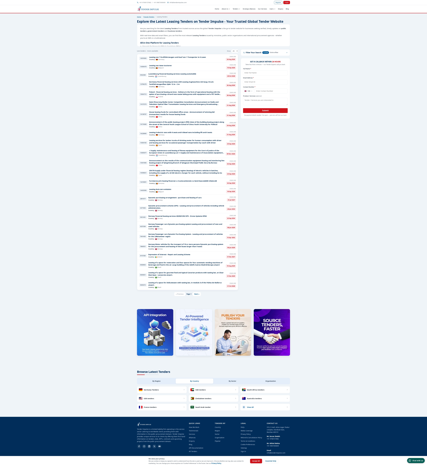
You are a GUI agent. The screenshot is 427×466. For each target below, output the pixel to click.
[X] (154, 446)
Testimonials (193, 431)
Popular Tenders (148, 17)
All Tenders (193, 451)
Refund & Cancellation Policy (251, 438)
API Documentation (196, 448)
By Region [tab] (156, 381)
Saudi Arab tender (203, 407)
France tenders (150, 407)
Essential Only (270, 461)
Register (278, 2)
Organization (219, 438)
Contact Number (249, 87)
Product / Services (252, 96)
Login (287, 2)
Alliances (192, 438)
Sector (217, 434)
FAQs (243, 427)
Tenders (235, 9)
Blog (287, 9)
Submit (265, 110)
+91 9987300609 (159, 2)
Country (218, 427)
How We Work (194, 427)
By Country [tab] (194, 381)
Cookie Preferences (248, 444)
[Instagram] (144, 446)
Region (217, 431)
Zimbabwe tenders (203, 398)
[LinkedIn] (149, 446)
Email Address (248, 78)
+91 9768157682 (145, 2)
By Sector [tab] (232, 381)
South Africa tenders (255, 390)
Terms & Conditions (248, 441)
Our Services (262, 9)
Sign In (243, 451)
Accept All (256, 461)
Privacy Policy (216, 463)
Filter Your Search (257, 52)
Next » (196, 294)
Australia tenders (254, 398)
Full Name (247, 69)
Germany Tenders (151, 390)
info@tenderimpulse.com (178, 2)
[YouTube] (159, 446)
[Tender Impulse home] (148, 9)
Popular (218, 441)
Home (217, 9)
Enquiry (280, 9)
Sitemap (244, 448)
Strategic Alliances (249, 9)
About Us (225, 9)
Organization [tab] (270, 381)
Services (192, 434)
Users (272, 9)
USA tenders (149, 398)
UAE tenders (200, 390)
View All (250, 407)
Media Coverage (247, 431)
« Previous (180, 294)
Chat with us (417, 460)
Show (229, 51)
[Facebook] (139, 446)
